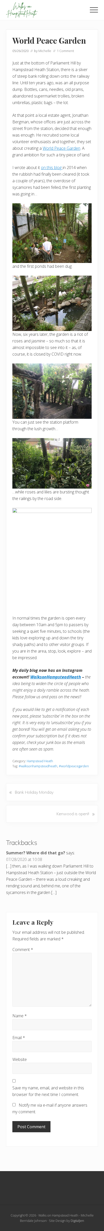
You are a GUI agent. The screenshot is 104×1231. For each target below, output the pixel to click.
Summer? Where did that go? (35, 853)
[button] (94, 10)
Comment (22, 949)
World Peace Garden (61, 148)
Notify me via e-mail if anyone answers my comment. (49, 1108)
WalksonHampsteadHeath (55, 677)
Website (19, 1059)
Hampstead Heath (40, 761)
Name (19, 1016)
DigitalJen (77, 1220)
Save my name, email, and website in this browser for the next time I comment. (48, 1091)
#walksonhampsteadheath (38, 766)
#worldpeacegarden (74, 766)
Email (18, 1037)
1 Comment (65, 50)
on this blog (52, 167)
